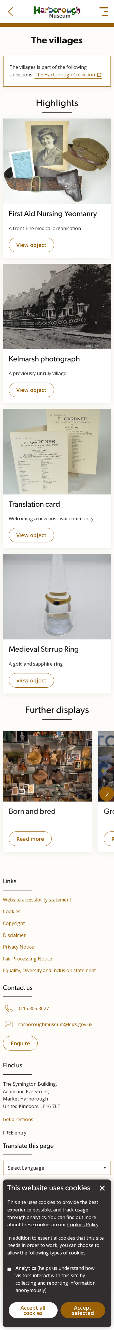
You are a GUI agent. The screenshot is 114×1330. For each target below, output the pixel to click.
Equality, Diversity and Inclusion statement (49, 970)
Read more (26, 840)
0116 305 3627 (33, 1008)
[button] (10, 11)
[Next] (106, 793)
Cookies (11, 911)
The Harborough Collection (64, 74)
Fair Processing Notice (27, 959)
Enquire (20, 1043)
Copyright (14, 923)
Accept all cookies (33, 1310)
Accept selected (102, 1188)
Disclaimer (14, 935)
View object (31, 244)
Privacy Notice (18, 947)
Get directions (18, 1119)
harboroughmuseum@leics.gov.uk (55, 1024)
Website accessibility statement (37, 900)
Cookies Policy (83, 1224)
